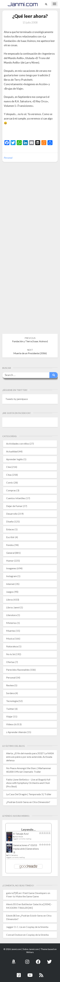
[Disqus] (30, 211)
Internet (10, 583)
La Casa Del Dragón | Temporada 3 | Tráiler (28, 794)
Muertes (10, 630)
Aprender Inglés (14, 459)
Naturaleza (12, 646)
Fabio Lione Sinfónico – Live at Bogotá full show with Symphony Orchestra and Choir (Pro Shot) (28, 783)
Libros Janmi (13, 607)
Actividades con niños (17, 443)
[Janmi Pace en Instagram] (27, 960)
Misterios (11, 622)
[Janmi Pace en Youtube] (30, 973)
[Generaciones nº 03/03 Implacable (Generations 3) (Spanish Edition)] (9, 848)
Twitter (10, 708)
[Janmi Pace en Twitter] (49, 960)
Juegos (10, 591)
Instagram (11, 576)
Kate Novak (19, 837)
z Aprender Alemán (16, 732)
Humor (10, 560)
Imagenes (11, 568)
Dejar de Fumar (14, 505)
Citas (9, 474)
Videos (10, 724)
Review (10, 685)
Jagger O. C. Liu (14, 926)
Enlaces (10, 529)
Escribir (10, 537)
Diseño (10, 521)
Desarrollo (11, 513)
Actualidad (12, 451)
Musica (10, 638)
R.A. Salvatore (13, 855)
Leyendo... (28, 829)
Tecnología (12, 700)
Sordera (10, 693)
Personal (8, 157)
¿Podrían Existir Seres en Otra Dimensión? (28, 802)
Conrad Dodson (14, 934)
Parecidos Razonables (18, 669)
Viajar (9, 716)
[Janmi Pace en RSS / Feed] (41, 973)
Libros (9, 599)
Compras (11, 490)
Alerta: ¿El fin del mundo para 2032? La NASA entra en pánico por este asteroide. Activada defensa (30, 757)
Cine (8, 466)
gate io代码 (12, 893)
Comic (9, 482)
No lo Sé (10, 654)
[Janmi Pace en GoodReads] (19, 973)
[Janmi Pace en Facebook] (38, 960)
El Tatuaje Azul (20, 833)
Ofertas (10, 661)
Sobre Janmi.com (31, 949)
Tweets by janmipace (16, 398)
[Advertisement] (32, 133)
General (10, 552)
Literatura (11, 615)
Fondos (10, 544)
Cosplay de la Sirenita (37, 926)
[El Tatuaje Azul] (9, 838)
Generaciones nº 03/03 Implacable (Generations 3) (26, 849)
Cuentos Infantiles (15, 498)
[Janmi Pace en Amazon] (13, 960)
